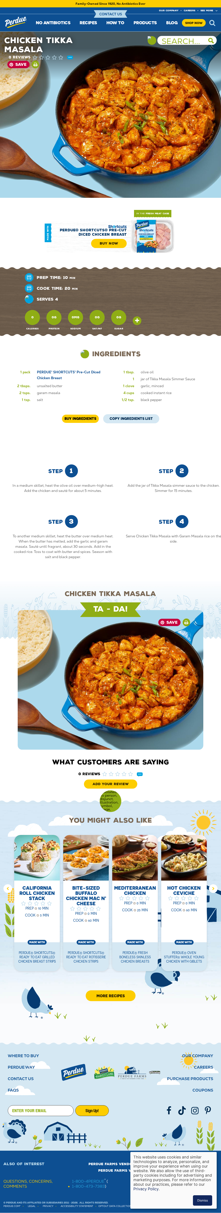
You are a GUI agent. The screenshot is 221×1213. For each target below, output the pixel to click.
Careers (189, 10)
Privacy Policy (146, 1189)
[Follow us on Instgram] (194, 1110)
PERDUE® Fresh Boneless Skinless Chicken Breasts (135, 957)
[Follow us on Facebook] (169, 1110)
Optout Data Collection (114, 1206)
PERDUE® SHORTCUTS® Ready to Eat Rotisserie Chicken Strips (86, 957)
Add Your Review (111, 784)
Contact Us (110, 14)
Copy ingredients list (131, 417)
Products (145, 22)
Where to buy (23, 1056)
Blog (172, 22)
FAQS (13, 1090)
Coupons (203, 1090)
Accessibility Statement (77, 1206)
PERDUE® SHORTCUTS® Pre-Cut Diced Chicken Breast (93, 232)
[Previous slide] (7, 888)
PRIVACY (48, 1206)
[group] (37, 905)
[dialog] (173, 1180)
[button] (52, 57)
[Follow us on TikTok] (182, 1110)
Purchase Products (190, 1079)
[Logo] (74, 1072)
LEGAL (31, 1206)
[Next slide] (213, 888)
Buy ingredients (80, 418)
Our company (168, 10)
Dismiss (202, 1200)
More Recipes (110, 995)
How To (115, 22)
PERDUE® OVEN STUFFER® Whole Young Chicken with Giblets (184, 957)
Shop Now (193, 23)
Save (21, 64)
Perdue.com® (12, 1206)
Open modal (137, 320)
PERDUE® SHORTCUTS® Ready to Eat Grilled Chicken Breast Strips (37, 957)
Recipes (88, 22)
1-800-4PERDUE (88, 1181)
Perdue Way (21, 1067)
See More (206, 10)
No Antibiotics (53, 22)
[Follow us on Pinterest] (207, 1110)
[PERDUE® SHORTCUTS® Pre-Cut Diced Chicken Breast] (152, 237)
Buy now (109, 243)
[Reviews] (70, 58)
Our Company (197, 1056)
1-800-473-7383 (88, 1186)
